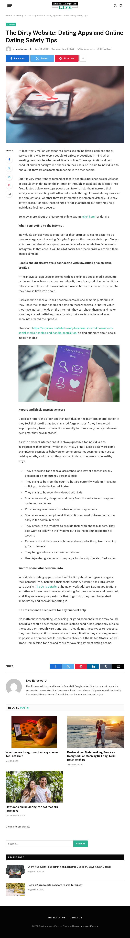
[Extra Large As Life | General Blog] (64, 5)
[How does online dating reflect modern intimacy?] (34, 787)
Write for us (57, 917)
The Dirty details (46, 586)
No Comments (87, 49)
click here (88, 216)
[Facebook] (9, 159)
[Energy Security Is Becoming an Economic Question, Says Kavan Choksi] (15, 871)
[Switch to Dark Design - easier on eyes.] (115, 5)
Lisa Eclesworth (23, 49)
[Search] (121, 5)
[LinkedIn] (9, 176)
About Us (76, 917)
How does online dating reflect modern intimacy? (32, 808)
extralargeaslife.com (87, 926)
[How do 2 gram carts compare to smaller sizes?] (15, 889)
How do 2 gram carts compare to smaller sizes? (55, 885)
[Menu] (9, 5)
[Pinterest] (9, 185)
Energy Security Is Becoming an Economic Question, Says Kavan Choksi (69, 866)
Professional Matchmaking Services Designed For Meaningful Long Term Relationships (91, 756)
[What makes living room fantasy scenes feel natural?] (34, 732)
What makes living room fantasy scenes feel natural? (32, 754)
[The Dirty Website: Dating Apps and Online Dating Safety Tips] (65, 104)
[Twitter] (9, 168)
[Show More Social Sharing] (82, 58)
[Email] (9, 194)
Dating (11, 24)
